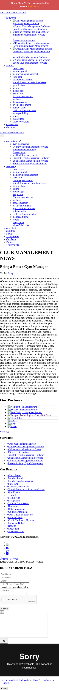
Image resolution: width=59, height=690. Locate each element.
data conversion (20, 102)
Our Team (11, 239)
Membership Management (21, 481)
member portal (20, 71)
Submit (4, 609)
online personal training (24, 149)
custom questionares (23, 79)
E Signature (14, 500)
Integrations (18, 118)
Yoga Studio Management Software (30, 160)
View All (4, 431)
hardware (17, 99)
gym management (21, 144)
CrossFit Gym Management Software (31, 158)
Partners (10, 242)
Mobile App (14, 497)
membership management (25, 74)
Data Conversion (16, 509)
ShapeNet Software (42, 680)
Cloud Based (14, 475)
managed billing (20, 113)
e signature (18, 93)
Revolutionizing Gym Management (25, 463)
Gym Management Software (22, 443)
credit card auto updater (24, 110)
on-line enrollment (22, 104)
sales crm (17, 76)
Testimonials (12, 245)
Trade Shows (12, 236)
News (9, 233)
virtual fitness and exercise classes (29, 82)
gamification (19, 85)
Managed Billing (16, 523)
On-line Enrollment (17, 511)
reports (16, 116)
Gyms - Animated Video (14, 680)
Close (3, 688)
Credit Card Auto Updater (21, 520)
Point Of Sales (15, 517)
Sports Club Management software (30, 163)
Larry (10, 273)
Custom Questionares (18, 486)
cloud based (18, 68)
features (10, 65)
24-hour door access (23, 96)
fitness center (19, 152)
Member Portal (15, 478)
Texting (12, 495)
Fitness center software (19, 452)
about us (10, 127)
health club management (25, 155)
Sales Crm (13, 483)
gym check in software (24, 208)
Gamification (14, 492)
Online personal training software (24, 449)
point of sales (19, 107)
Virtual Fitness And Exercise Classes (26, 489)
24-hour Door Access (18, 503)
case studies (12, 124)
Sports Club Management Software (25, 460)
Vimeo (5, 683)
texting (16, 88)
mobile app (18, 90)
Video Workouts (21, 121)
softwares (11, 18)
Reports (12, 526)
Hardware (13, 506)
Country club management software (30, 146)
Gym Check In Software (20, 514)
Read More (33, 6)
